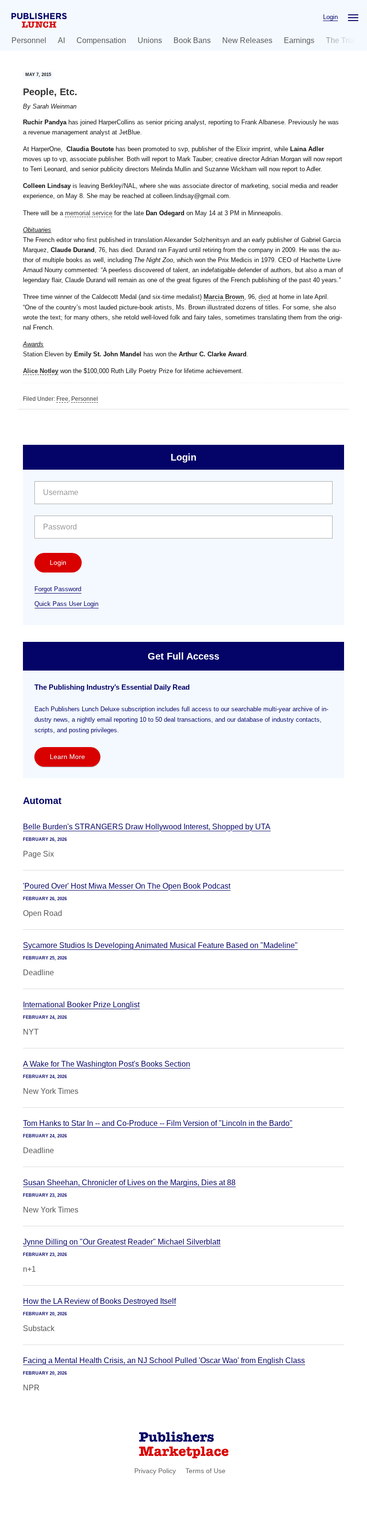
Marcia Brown (224, 296)
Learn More (67, 756)
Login (330, 17)
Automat (42, 800)
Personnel (28, 40)
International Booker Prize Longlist (81, 1005)
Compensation (101, 40)
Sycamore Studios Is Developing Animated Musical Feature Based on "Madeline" (160, 945)
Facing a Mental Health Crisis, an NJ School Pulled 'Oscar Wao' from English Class (164, 1360)
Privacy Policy (155, 1471)
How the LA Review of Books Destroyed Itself (99, 1301)
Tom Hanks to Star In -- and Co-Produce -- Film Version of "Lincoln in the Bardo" (157, 1123)
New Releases (247, 40)
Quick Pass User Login (66, 603)
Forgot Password (57, 589)
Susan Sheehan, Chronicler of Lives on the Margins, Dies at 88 (129, 1183)
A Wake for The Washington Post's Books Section (106, 1064)
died (264, 296)
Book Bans (192, 40)
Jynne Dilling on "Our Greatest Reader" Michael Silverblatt (121, 1242)
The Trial (341, 40)
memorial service (88, 213)
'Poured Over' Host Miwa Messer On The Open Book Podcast (126, 886)
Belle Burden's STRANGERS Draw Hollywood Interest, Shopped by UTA (146, 827)
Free (62, 399)
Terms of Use (205, 1471)
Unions (150, 40)
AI (61, 40)
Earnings (299, 40)
